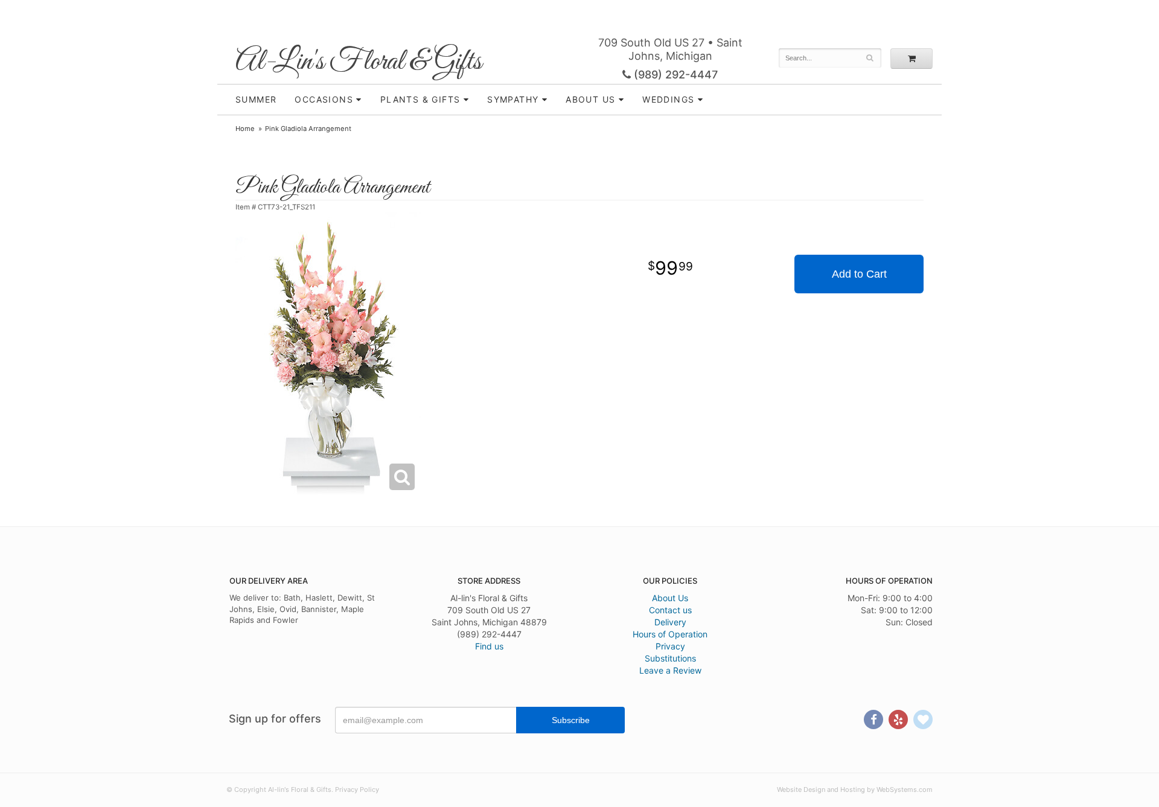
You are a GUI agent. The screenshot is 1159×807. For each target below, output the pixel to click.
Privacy (670, 646)
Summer (255, 99)
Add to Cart (859, 274)
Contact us (670, 610)
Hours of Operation (670, 634)
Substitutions (670, 658)
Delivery (670, 622)
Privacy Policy (357, 789)
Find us (489, 646)
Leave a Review (670, 670)
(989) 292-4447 (674, 74)
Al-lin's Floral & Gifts (358, 62)
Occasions (324, 99)
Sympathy (512, 99)
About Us (670, 598)
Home (245, 128)
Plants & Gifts (420, 99)
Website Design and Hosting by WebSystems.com (855, 789)
